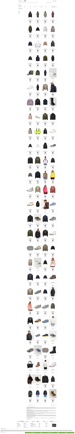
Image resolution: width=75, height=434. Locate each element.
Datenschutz (25, 425)
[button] (55, 1)
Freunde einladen (18, 424)
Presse (17, 427)
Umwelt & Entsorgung (32, 425)
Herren (39, 426)
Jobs (17, 426)
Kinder (39, 425)
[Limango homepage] (20, 1)
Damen (19, 11)
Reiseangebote (46, 426)
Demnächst (46, 424)
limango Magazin (18, 425)
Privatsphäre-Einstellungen (26, 427)
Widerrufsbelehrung (25, 424)
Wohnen (39, 427)
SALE (18, 13)
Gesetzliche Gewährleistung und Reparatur (34, 426)
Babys (39, 424)
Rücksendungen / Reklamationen (33, 424)
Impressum (25, 426)
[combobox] (51, 2)
